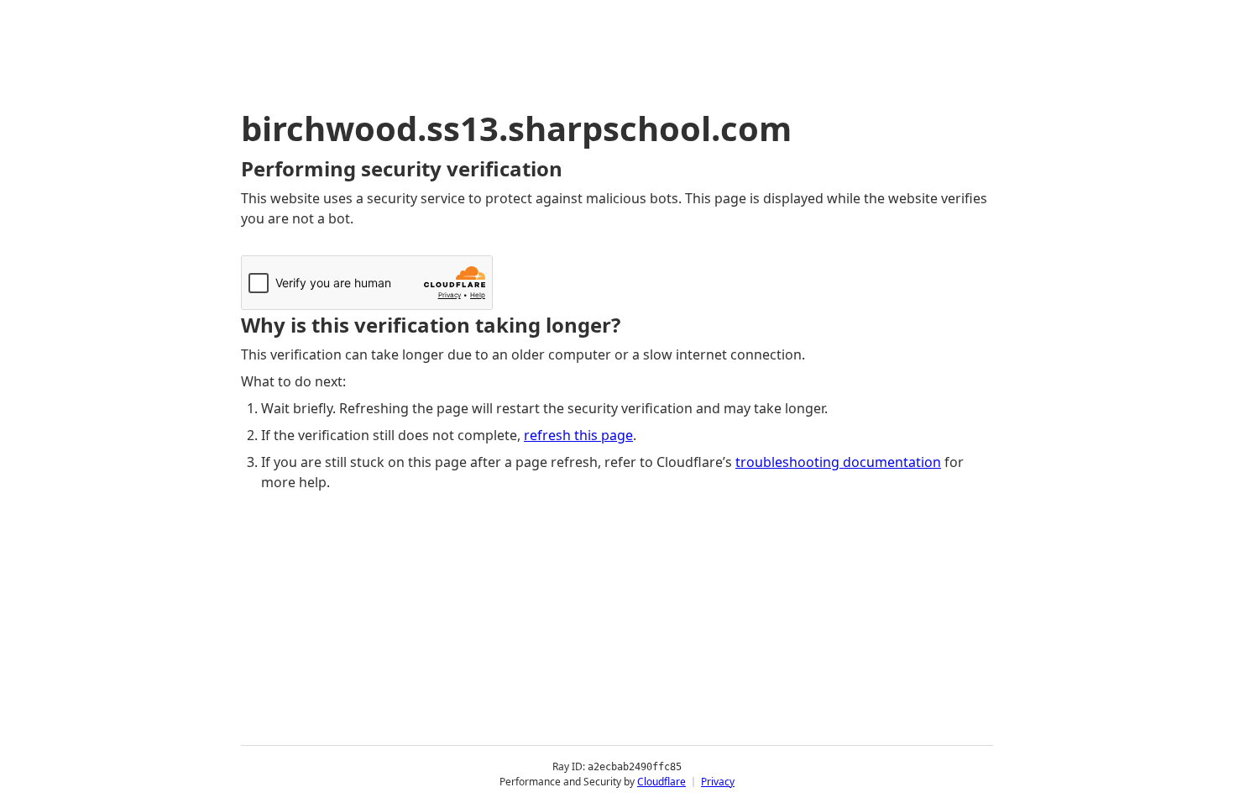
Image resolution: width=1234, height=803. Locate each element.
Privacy (718, 781)
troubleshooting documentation (838, 462)
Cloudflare (661, 781)
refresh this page (578, 435)
